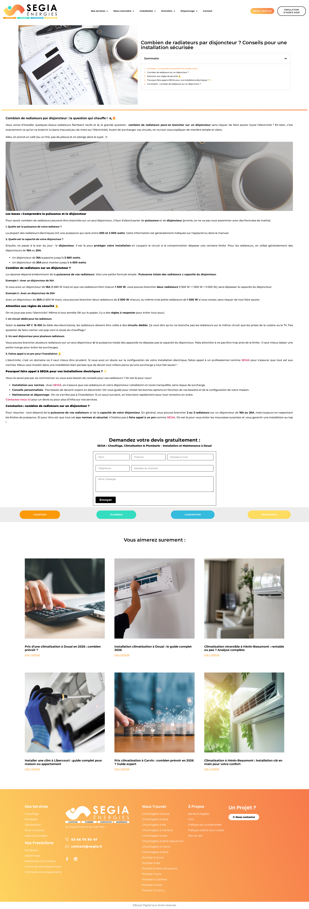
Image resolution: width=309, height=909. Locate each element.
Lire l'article (32, 655)
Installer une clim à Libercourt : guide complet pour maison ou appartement (63, 762)
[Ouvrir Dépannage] (197, 11)
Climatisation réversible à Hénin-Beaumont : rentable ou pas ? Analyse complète (244, 648)
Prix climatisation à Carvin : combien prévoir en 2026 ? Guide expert (154, 762)
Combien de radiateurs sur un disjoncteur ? (168, 72)
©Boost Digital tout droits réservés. (155, 905)
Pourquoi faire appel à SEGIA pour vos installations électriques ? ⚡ (179, 80)
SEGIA (246, 360)
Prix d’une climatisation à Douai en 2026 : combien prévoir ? (63, 648)
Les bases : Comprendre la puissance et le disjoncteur (172, 68)
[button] (285, 58)
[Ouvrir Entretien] (174, 11)
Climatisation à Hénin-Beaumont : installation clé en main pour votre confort (243, 762)
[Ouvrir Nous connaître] (133, 11)
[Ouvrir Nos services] (107, 11)
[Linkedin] (75, 859)
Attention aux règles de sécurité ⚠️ (164, 76)
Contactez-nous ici (18, 399)
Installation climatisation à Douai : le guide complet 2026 (153, 648)
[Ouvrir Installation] (155, 11)
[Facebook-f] (67, 859)
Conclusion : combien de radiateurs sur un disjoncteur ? (174, 84)
